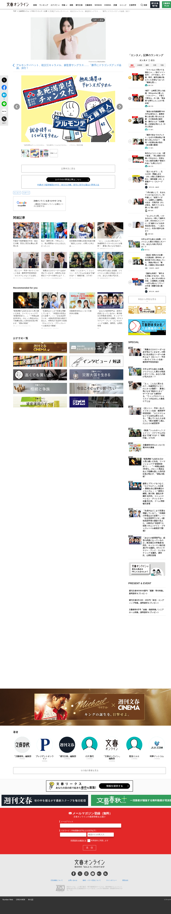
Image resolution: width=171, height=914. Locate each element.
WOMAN (98, 5)
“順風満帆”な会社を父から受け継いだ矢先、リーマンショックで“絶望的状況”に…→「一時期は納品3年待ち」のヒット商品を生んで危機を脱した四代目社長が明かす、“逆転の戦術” (26, 318)
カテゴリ (54, 5)
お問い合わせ (72, 880)
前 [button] (17, 107)
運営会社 (125, 880)
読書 (115, 5)
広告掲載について (57, 880)
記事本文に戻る (68, 168)
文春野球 (132, 5)
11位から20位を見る (147, 299)
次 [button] (120, 107)
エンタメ (17, 193)
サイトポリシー (111, 880)
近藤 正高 (150, 85)
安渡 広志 (146, 249)
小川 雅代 (150, 129)
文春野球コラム (24, 11)
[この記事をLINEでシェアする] (4, 104)
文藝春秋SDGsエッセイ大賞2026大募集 (80, 313)
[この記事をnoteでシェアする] (4, 112)
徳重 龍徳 (150, 210)
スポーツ (26, 193)
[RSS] (105, 873)
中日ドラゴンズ (36, 11)
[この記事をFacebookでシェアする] (4, 88)
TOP (14, 11)
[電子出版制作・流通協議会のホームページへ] (60, 889)
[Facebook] (73, 873)
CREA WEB (20, 900)
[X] (80, 873)
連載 (71, 5)
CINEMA (107, 5)
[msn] (99, 873)
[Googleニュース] (93, 873)
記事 (45, 11)
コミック (123, 5)
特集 (63, 5)
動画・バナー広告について (92, 880)
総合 (153, 60)
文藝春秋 (88, 5)
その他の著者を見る (89, 770)
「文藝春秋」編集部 (153, 268)
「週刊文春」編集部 (153, 187)
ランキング (43, 5)
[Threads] (86, 873)
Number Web (8, 900)
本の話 (30, 900)
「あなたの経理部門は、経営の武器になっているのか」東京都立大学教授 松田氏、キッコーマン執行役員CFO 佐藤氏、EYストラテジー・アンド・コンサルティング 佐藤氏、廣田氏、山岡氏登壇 (110, 319)
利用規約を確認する (78, 840)
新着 (35, 5)
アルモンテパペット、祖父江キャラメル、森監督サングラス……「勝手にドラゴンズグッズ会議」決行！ (68, 66)
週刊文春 (79, 5)
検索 (145, 5)
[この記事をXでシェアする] (4, 80)
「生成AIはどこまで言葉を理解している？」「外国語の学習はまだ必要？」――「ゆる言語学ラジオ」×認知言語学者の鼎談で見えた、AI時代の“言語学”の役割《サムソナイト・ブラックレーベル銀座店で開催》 (54, 319)
